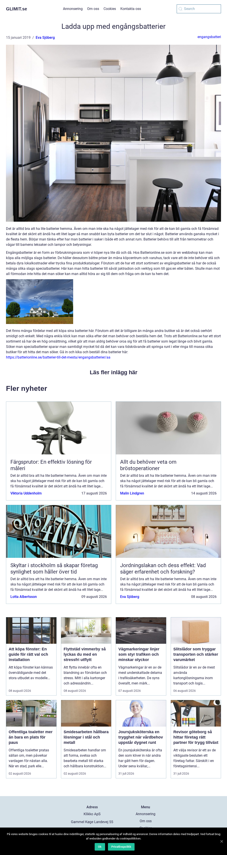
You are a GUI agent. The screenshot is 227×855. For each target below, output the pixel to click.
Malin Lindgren (132, 493)
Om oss (93, 9)
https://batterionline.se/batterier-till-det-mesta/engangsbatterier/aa (58, 357)
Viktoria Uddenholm (26, 493)
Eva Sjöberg (45, 37)
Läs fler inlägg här (113, 372)
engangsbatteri (209, 37)
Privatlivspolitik (121, 846)
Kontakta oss (130, 9)
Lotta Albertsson (23, 597)
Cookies (110, 9)
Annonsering (73, 9)
